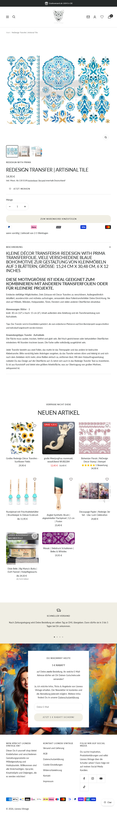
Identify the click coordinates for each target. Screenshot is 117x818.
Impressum (48, 781)
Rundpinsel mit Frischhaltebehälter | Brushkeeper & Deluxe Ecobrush (22, 513)
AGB (45, 753)
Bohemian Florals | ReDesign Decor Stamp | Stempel (94, 460)
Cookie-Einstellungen (53, 764)
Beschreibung (14, 247)
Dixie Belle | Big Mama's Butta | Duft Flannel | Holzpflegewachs (22, 570)
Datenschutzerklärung (68, 697)
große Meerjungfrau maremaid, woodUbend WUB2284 (58, 460)
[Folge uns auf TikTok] (84, 787)
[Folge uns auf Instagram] (92, 778)
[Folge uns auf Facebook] (84, 778)
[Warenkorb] (109, 17)
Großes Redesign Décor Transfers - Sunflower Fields (22, 460)
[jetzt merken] (35, 426)
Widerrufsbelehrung (52, 770)
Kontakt (46, 775)
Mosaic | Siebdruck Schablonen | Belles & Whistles (58, 550)
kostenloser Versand (36, 180)
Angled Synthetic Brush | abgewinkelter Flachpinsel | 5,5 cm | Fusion (58, 518)
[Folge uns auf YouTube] (101, 778)
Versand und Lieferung (53, 748)
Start (8, 32)
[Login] (94, 17)
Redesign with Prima (18, 162)
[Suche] (13, 17)
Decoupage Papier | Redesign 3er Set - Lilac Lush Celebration (94, 513)
